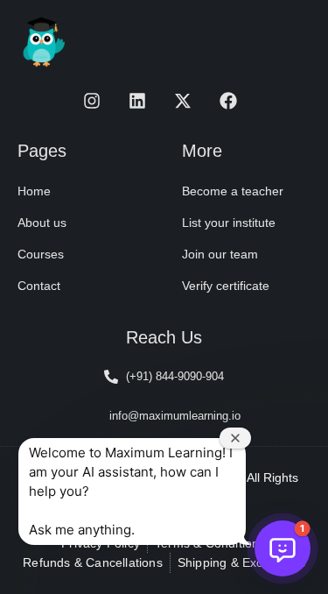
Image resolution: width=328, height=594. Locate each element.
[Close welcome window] (235, 438)
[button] (283, 548)
